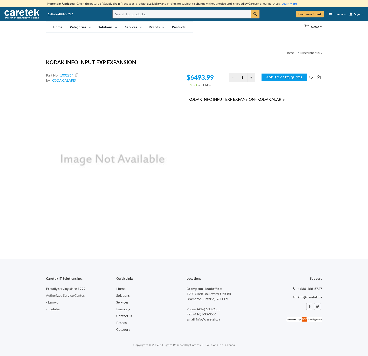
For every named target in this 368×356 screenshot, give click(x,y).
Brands (121, 323)
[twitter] (317, 306)
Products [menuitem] (178, 27)
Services (122, 302)
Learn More (289, 3)
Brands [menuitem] (154, 27)
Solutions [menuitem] (105, 27)
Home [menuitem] (57, 27)
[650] (113, 160)
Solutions (123, 295)
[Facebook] (309, 306)
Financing (123, 309)
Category (123, 329)
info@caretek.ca (310, 297)
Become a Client (309, 14)
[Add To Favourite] (311, 77)
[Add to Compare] (319, 77)
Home (290, 53)
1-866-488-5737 (60, 14)
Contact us (124, 316)
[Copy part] (76, 75)
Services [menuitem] (131, 27)
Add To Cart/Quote (284, 77)
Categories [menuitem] (78, 27)
